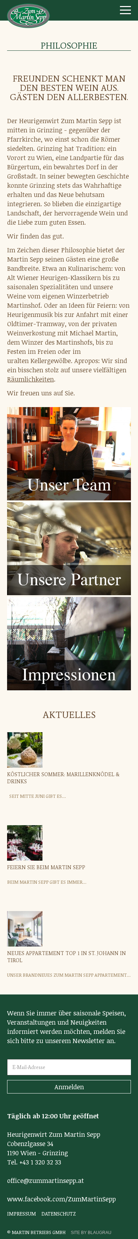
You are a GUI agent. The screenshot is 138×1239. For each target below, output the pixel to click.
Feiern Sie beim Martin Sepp (46, 868)
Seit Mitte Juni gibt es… (36, 796)
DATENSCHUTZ (58, 1213)
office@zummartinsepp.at (45, 1180)
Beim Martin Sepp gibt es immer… (46, 882)
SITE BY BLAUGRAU (91, 1232)
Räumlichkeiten (30, 379)
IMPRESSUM (21, 1213)
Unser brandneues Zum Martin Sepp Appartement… (69, 975)
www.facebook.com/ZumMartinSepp (61, 1199)
